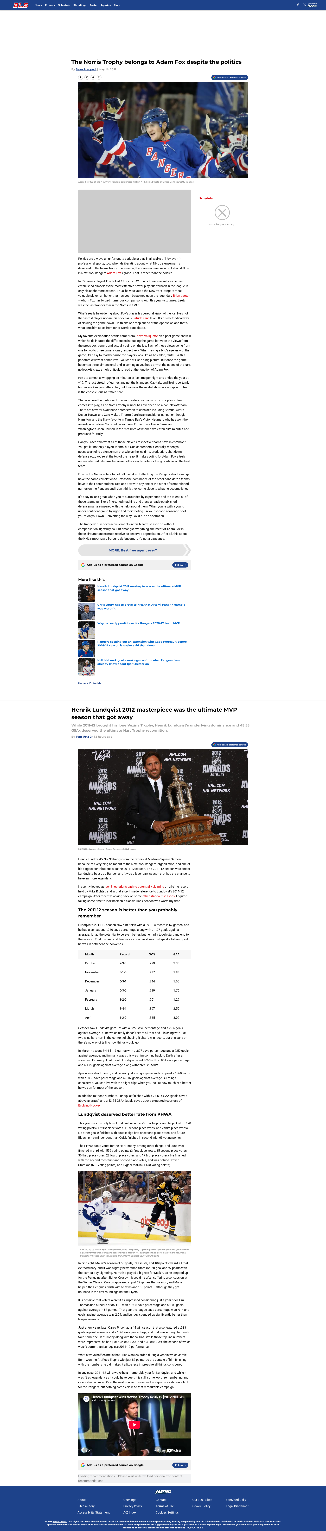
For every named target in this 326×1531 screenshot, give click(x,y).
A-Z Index (129, 1512)
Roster (94, 5)
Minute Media (60, 1521)
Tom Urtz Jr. (84, 736)
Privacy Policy (132, 1506)
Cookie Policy (201, 1506)
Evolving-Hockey (89, 1105)
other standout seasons (159, 896)
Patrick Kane (141, 318)
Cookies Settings (167, 1512)
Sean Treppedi (86, 69)
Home (82, 683)
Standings (79, 5)
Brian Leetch (181, 295)
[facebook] (298, 4)
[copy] (99, 77)
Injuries (106, 5)
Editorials (95, 683)
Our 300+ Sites (202, 1500)
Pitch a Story (86, 1506)
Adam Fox (114, 273)
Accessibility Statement (94, 1512)
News (38, 5)
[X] (304, 4)
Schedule (64, 5)
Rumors (50, 5)
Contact (161, 1500)
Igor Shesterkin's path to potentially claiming (134, 886)
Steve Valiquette (147, 336)
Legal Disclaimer (237, 1506)
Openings (129, 1500)
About (82, 1500)
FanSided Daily (236, 1500)
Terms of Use (165, 1506)
